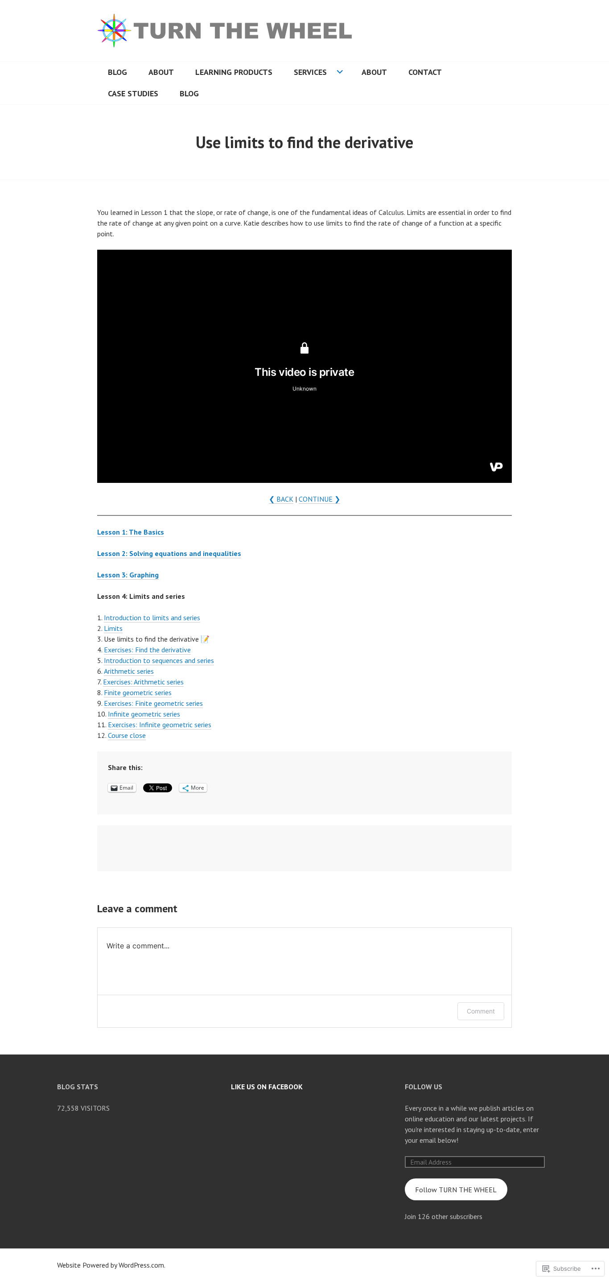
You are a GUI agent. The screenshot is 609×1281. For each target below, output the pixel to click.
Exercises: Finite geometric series (153, 703)
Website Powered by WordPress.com (110, 1264)
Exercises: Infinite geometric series (159, 724)
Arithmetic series (129, 671)
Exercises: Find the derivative (147, 649)
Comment (481, 1011)
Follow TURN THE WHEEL (456, 1189)
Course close (127, 735)
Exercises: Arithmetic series (143, 681)
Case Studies (133, 93)
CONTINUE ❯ (319, 498)
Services (310, 72)
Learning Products (233, 72)
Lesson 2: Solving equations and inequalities (169, 553)
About (161, 72)
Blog (117, 72)
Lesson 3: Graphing (128, 574)
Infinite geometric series (144, 713)
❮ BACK (281, 498)
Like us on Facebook (267, 1086)
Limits (113, 628)
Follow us (423, 1086)
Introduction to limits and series (152, 617)
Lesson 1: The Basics (130, 531)
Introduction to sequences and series (159, 660)
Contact (425, 72)
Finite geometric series (138, 692)
